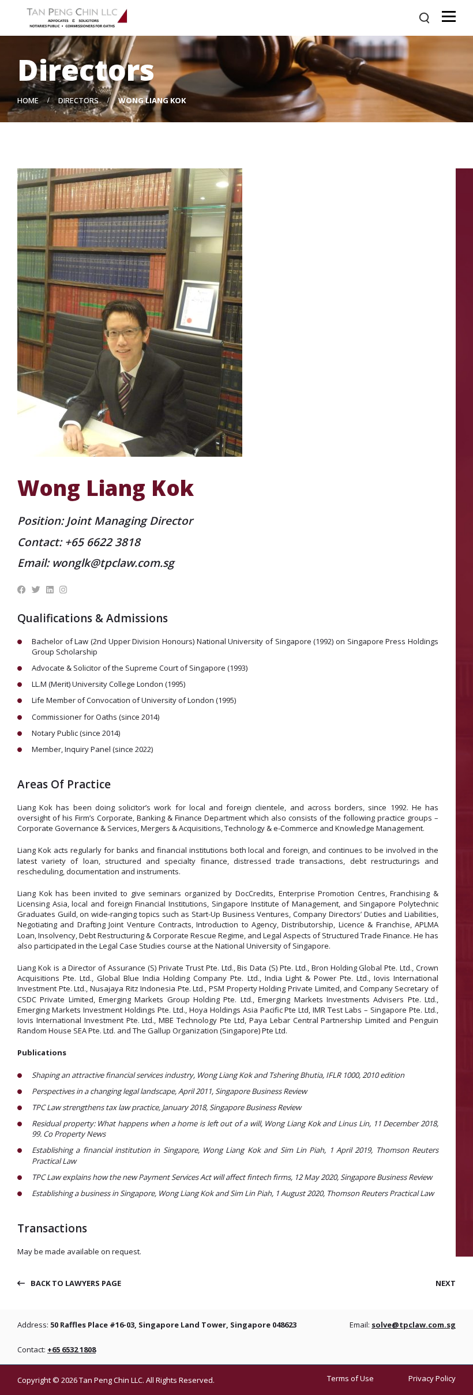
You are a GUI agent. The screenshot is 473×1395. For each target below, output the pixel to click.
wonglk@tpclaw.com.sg (113, 562)
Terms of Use (350, 1378)
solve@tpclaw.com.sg (413, 1324)
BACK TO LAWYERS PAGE (76, 1283)
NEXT (446, 1283)
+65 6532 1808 (71, 1349)
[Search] (424, 18)
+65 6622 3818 (102, 542)
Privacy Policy (432, 1378)
